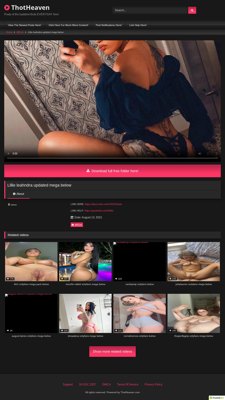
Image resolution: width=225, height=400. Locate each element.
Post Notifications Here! (109, 25)
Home (9, 32)
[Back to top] (214, 389)
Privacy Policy (153, 384)
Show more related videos (112, 351)
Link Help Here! (138, 25)
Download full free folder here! (115, 171)
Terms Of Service (127, 384)
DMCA (106, 384)
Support (68, 384)
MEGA (20, 32)
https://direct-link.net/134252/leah (103, 204)
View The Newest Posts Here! (24, 25)
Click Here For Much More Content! (68, 25)
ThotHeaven (30, 7)
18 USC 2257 (87, 384)
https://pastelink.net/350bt (99, 210)
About (20, 193)
